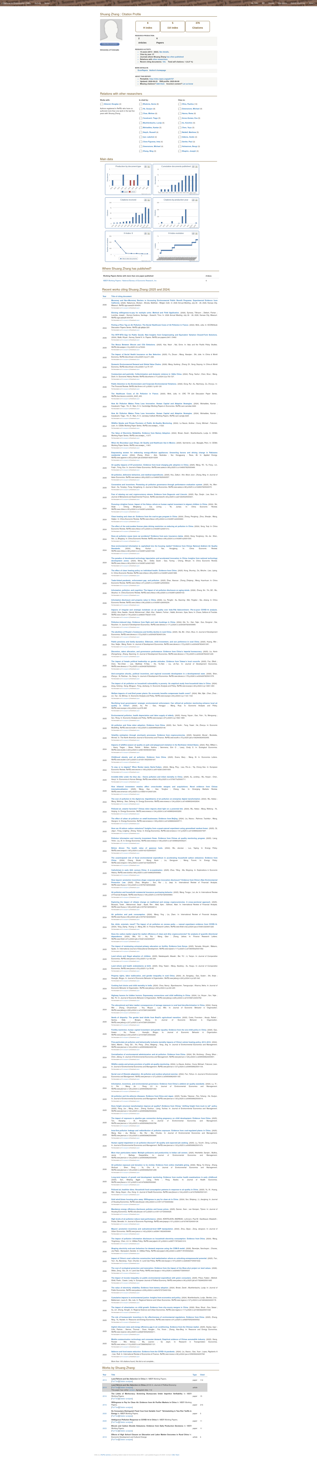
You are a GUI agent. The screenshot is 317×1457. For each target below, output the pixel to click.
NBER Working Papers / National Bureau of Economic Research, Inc (130, 280)
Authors (38, 3)
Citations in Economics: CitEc (16, 3)
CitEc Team (175, 1455)
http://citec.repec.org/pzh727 (161, 79)
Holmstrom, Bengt (189, 146)
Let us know (188, 83)
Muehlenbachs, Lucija (152, 122)
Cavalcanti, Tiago (150, 118)
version (132, 1390)
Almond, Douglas (111, 104)
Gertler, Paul (187, 141)
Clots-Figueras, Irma (151, 141)
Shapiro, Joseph (189, 151)
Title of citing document (121, 296)
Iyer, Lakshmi (148, 137)
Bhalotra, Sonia (149, 104)
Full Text (115, 1381)
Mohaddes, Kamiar (151, 127)
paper (138, 308)
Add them (160, 83)
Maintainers (282, 3)
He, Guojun (148, 108)
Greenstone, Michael (151, 146)
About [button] (311, 3)
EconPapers (143, 70)
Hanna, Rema (187, 113)
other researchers (160, 59)
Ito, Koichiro (187, 122)
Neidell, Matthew (189, 132)
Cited (202, 1374)
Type (195, 1374)
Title (113, 1374)
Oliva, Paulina (188, 104)
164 (163, 61)
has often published (175, 56)
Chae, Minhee (149, 113)
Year (104, 296)
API (263, 3)
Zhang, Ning (148, 151)
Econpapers (125, 308)
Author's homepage (157, 70)
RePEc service (106, 1455)
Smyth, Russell (149, 132)
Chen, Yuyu (187, 127)
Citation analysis (125, 1381)
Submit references (298, 3)
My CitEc (254, 3)
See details (164, 52)
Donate (271, 3)
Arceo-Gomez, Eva (190, 118)
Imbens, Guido (188, 137)
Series (46, 3)
